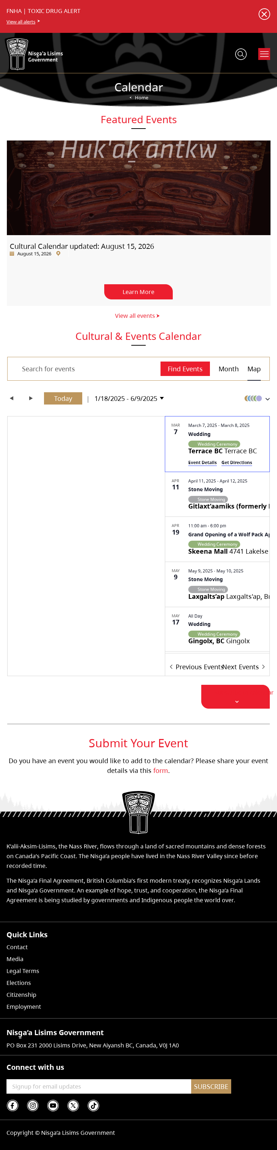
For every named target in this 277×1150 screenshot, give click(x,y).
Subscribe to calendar (244, 692)
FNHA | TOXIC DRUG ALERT (43, 11)
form (160, 770)
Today (63, 398)
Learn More (138, 292)
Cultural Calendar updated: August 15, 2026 (82, 246)
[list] (217, 534)
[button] (255, 398)
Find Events (185, 368)
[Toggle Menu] (264, 54)
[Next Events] (31, 398)
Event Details (202, 462)
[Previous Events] (11, 398)
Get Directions (236, 462)
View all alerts (20, 21)
